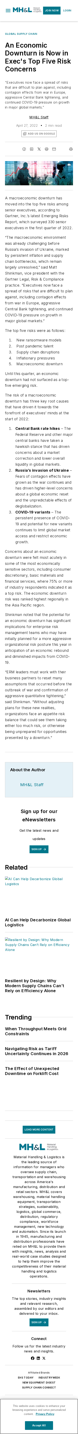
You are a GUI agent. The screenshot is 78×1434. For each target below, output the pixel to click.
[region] (39, 1416)
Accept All (39, 1425)
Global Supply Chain (21, 33)
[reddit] (47, 149)
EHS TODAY (26, 1377)
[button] (8, 10)
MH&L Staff (38, 117)
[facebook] (24, 149)
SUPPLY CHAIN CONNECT (39, 1387)
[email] (54, 149)
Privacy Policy (45, 1414)
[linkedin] (32, 149)
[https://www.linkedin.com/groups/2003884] (38, 1358)
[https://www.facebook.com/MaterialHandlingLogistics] (33, 1358)
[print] (71, 149)
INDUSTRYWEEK (49, 1377)
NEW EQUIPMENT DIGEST (39, 1382)
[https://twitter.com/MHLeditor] (44, 1358)
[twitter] (39, 149)
